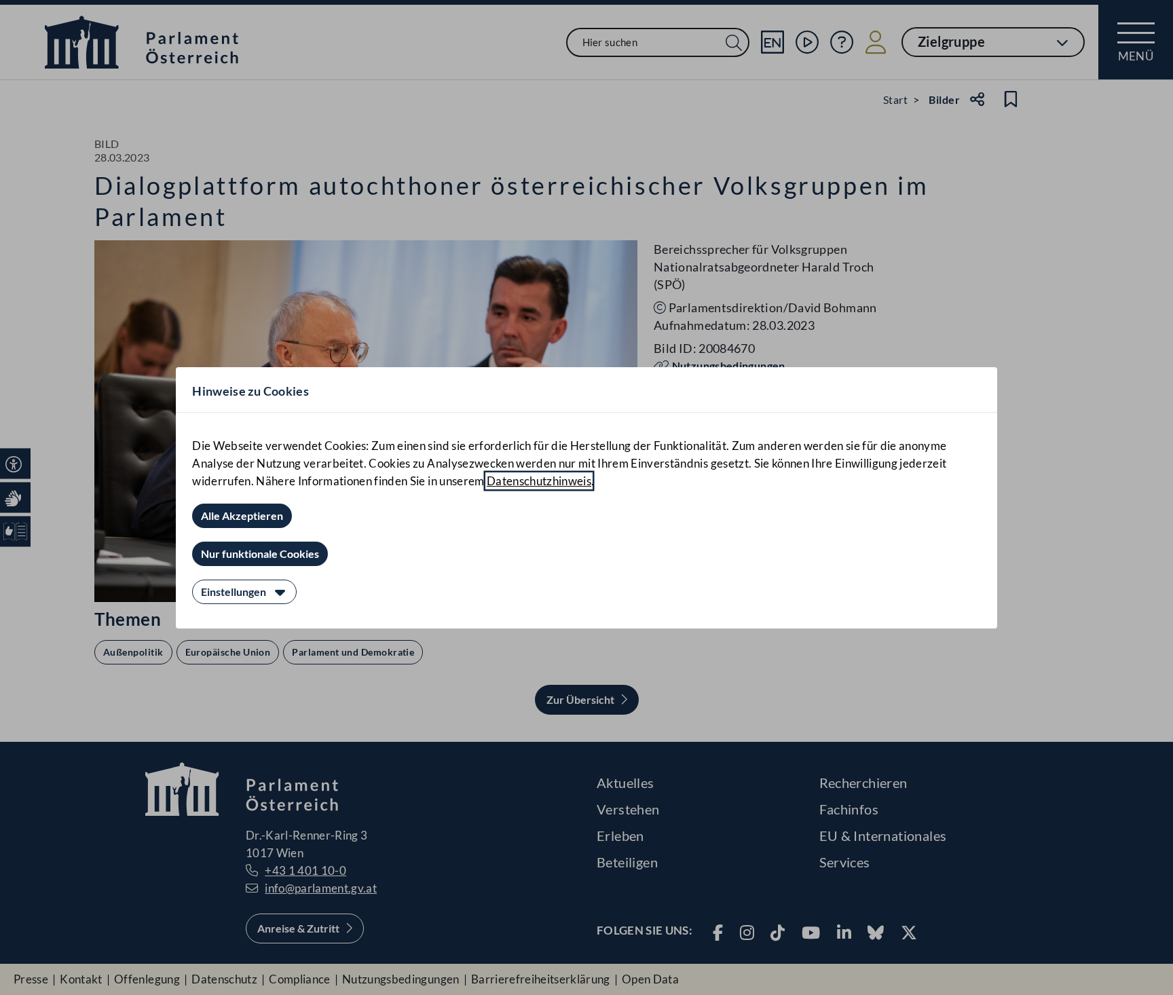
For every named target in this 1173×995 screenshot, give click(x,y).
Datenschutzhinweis (539, 481)
